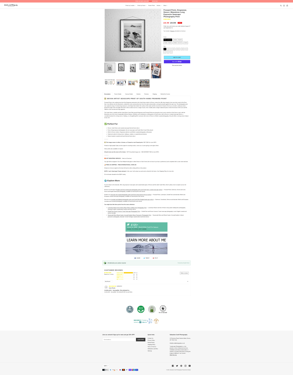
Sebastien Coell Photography (176, 369)
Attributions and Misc (153, 348)
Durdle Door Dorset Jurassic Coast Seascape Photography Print (124, 211)
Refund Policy (151, 342)
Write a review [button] (184, 273)
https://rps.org (173, 355)
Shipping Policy (151, 344)
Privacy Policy (151, 340)
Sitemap (150, 351)
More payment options (177, 65)
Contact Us (150, 338)
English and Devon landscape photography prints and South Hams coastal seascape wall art (139, 189)
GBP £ (105, 365)
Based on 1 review (109, 274)
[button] (167, 19)
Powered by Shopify (186, 369)
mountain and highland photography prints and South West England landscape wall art (132, 199)
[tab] (107, 94)
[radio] (168, 40)
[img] (112, 286)
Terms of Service (152, 346)
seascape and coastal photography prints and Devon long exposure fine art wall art (130, 194)
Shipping (172, 31)
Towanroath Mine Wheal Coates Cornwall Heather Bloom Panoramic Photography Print (129, 215)
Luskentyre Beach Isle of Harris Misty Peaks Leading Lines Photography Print (127, 207)
